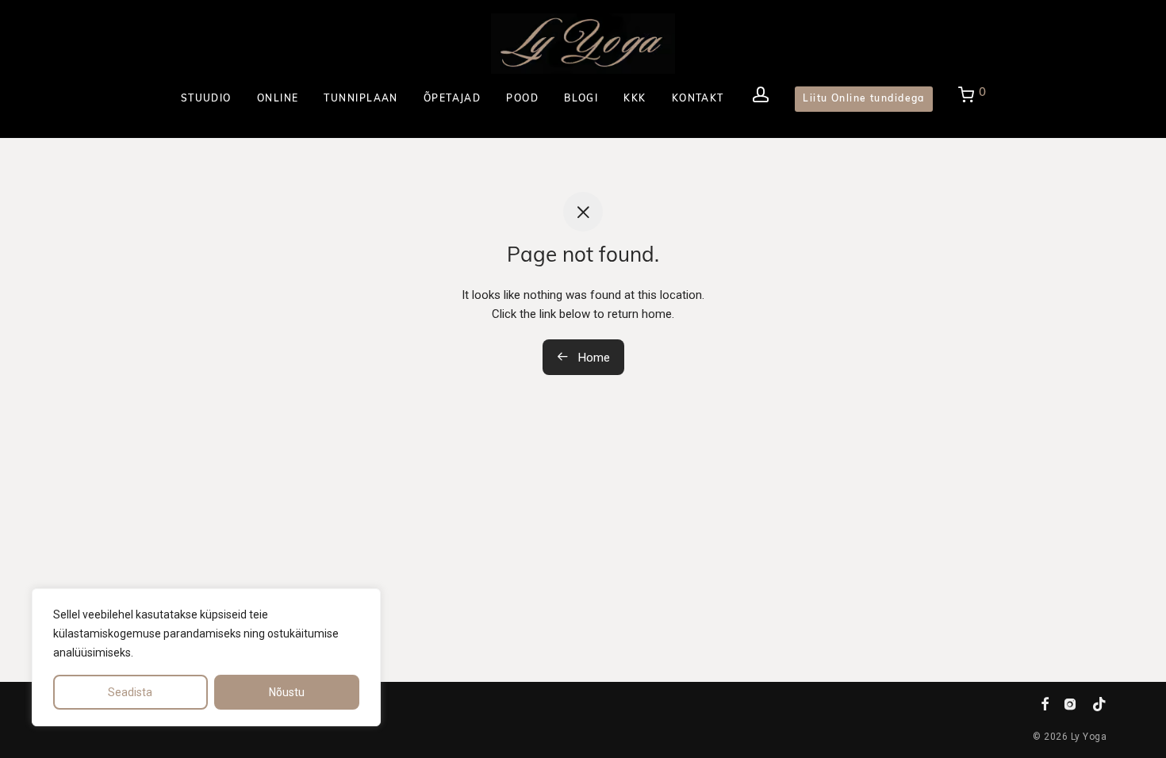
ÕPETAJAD (452, 99)
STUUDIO (206, 99)
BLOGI (581, 99)
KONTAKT (698, 99)
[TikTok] (1099, 703)
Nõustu (287, 692)
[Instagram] (1070, 703)
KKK (634, 99)
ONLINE (278, 99)
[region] (206, 657)
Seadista (130, 692)
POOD (522, 99)
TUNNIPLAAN (360, 99)
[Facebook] (1045, 703)
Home (592, 357)
